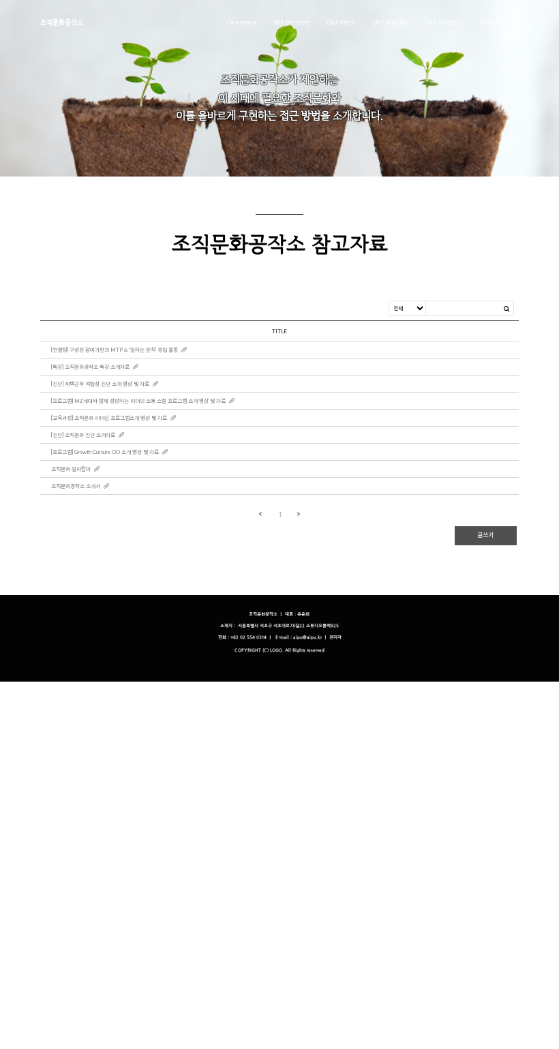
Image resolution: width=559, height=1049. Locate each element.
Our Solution (390, 22)
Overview (241, 22)
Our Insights (444, 22)
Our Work (341, 22)
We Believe (291, 22)
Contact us (495, 22)
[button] (335, 637)
